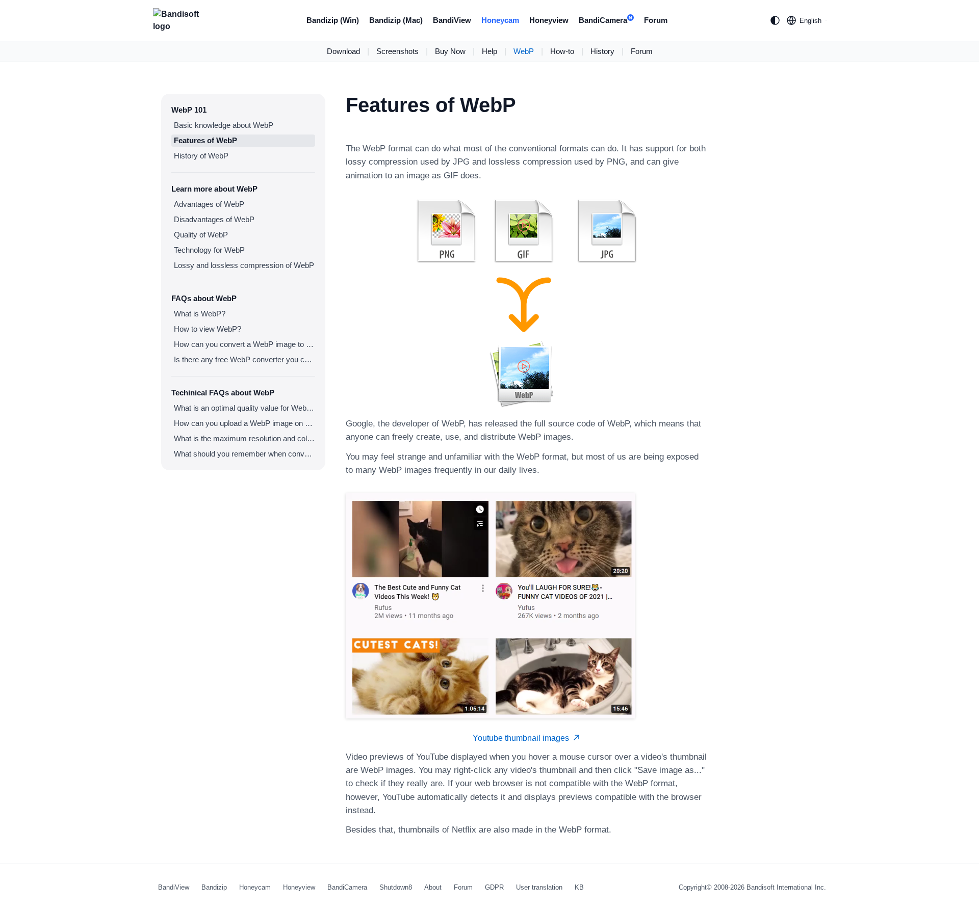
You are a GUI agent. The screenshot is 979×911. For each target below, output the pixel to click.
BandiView (452, 20)
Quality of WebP (201, 234)
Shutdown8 (395, 887)
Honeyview (549, 20)
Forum (655, 20)
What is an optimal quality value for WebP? (244, 408)
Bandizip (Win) (332, 20)
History (602, 51)
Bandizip (214, 887)
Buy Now (450, 51)
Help (489, 51)
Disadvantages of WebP (214, 219)
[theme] (775, 20)
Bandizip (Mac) (396, 20)
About (433, 887)
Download (343, 51)
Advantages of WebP (209, 204)
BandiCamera (605, 20)
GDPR (494, 887)
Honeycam (500, 20)
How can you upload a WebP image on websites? (244, 423)
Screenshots (397, 51)
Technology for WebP (209, 250)
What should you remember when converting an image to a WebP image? (244, 453)
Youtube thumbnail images (523, 738)
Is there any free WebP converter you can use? (244, 359)
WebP (523, 51)
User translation (539, 887)
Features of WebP (205, 140)
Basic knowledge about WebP (223, 125)
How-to (562, 51)
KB (579, 887)
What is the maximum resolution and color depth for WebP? (244, 438)
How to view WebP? (207, 329)
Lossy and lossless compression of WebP (244, 265)
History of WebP (201, 155)
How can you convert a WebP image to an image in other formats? (244, 344)
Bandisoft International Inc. (786, 887)
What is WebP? (199, 313)
